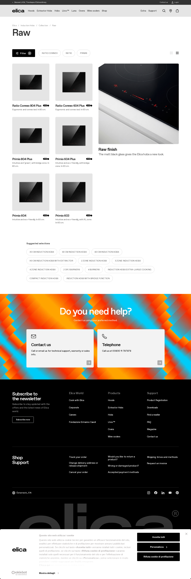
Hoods (111, 400)
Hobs (110, 414)
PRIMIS (83, 53)
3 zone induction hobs (128, 260)
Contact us (152, 436)
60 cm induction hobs (74, 251)
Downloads (152, 407)
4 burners (94, 269)
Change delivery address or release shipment (83, 464)
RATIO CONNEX (49, 53)
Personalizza (157, 547)
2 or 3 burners (71, 269)
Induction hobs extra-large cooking (129, 269)
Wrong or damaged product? (123, 465)
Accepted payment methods (123, 472)
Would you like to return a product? (121, 458)
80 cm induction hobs (107, 251)
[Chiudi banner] (186, 534)
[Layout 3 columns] (171, 53)
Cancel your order (78, 472)
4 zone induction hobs (42, 269)
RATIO (69, 53)
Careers (72, 414)
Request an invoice (157, 463)
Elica (14, 25)
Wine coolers (114, 436)
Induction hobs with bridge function (88, 278)
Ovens (111, 429)
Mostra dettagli (47, 573)
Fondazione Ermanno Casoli (82, 422)
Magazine (151, 429)
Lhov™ (111, 422)
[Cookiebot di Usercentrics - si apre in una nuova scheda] (19, 573)
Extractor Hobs (115, 407)
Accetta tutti (158, 537)
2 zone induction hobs (94, 260)
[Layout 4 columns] (177, 53)
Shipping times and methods (162, 457)
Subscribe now (23, 419)
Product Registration (157, 400)
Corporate (74, 407)
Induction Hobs (28, 25)
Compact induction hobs (44, 278)
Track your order (78, 457)
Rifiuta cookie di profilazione (158, 556)
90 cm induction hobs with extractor (51, 260)
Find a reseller (153, 414)
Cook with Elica (76, 400)
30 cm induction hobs (42, 251)
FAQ (149, 422)
